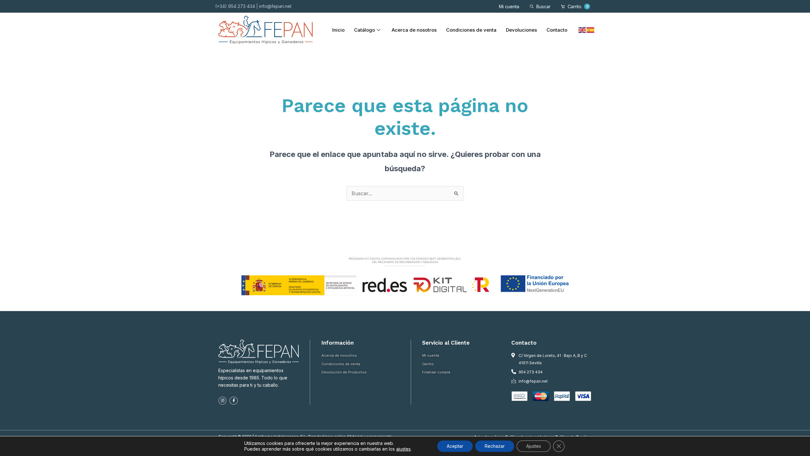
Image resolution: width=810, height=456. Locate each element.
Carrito (578, 6)
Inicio (338, 30)
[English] (582, 30)
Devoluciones (521, 30)
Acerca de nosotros (414, 30)
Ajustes (533, 446)
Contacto (556, 30)
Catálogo (364, 30)
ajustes (403, 449)
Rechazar (495, 446)
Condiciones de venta (471, 30)
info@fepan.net (275, 6)
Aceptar (455, 446)
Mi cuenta (509, 6)
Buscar (543, 6)
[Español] (591, 30)
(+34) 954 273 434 (235, 6)
